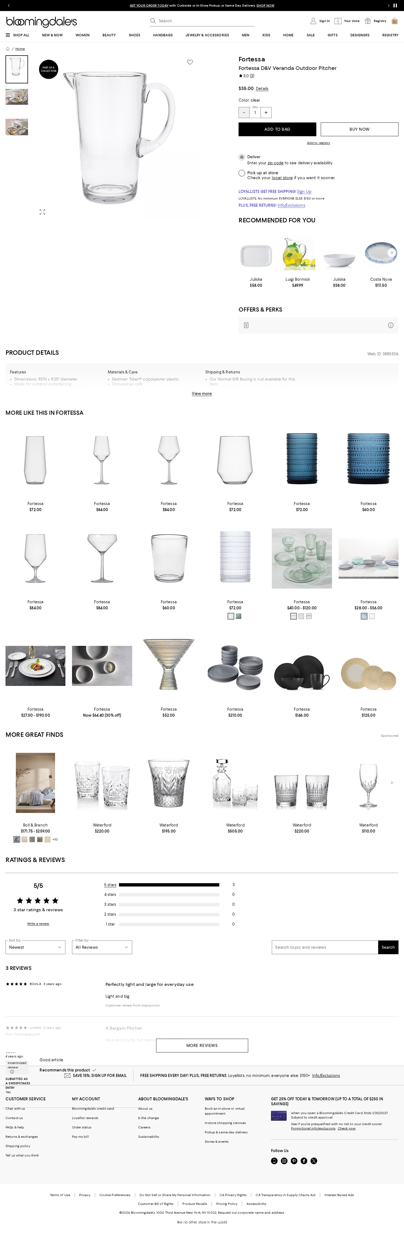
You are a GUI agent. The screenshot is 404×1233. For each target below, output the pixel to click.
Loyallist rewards (85, 1118)
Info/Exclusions (291, 205)
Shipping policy (17, 1146)
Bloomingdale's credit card (93, 1109)
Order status (82, 1127)
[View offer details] (319, 325)
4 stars (110, 894)
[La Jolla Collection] (369, 558)
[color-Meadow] (32, 839)
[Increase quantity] (266, 112)
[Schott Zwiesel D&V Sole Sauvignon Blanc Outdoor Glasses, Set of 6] (102, 460)
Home (20, 49)
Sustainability (148, 1137)
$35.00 (246, 88)
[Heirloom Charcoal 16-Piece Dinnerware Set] (302, 666)
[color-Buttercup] (47, 839)
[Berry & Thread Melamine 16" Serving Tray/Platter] (256, 253)
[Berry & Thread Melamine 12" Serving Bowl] (339, 253)
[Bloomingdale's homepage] (7, 49)
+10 (54, 839)
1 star (110, 924)
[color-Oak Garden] (40, 839)
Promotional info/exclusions (313, 1128)
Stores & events (217, 1142)
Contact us (14, 1118)
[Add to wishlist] (190, 62)
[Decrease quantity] (244, 112)
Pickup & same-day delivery (226, 1132)
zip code (276, 163)
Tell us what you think (22, 1155)
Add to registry (318, 143)
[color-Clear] (231, 616)
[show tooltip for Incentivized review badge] (11, 1072)
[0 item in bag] (395, 20)
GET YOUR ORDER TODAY (149, 5)
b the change (148, 1118)
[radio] (230, 616)
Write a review (38, 924)
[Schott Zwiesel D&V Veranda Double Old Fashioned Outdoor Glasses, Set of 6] (169, 558)
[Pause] (395, 5)
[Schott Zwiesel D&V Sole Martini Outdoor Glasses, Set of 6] (102, 558)
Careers (144, 1127)
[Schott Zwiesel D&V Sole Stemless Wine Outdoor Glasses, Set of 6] (235, 460)
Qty (255, 107)
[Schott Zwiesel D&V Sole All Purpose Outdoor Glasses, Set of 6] (35, 558)
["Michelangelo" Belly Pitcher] (297, 253)
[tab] (16, 69)
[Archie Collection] (302, 558)
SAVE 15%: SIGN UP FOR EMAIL (100, 1075)
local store (282, 178)
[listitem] (202, 5)
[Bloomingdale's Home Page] (41, 22)
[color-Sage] (238, 616)
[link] (256, 282)
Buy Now (360, 129)
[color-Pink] (309, 616)
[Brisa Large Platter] (381, 253)
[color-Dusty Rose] (24, 839)
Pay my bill (80, 1137)
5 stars (110, 885)
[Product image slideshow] (117, 137)
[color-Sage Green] (301, 616)
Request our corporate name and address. (251, 1213)
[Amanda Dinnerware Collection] (35, 666)
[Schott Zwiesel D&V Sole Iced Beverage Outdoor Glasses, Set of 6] (35, 460)
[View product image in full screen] (42, 212)
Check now (347, 1128)
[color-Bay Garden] (17, 839)
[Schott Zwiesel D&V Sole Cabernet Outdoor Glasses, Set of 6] (169, 460)
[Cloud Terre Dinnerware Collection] (102, 666)
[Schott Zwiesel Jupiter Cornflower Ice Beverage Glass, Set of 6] (302, 460)
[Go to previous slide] (8, 5)
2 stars (110, 914)
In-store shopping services (225, 1123)
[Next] (392, 252)
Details (262, 88)
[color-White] (372, 616)
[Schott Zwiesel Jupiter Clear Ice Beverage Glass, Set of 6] (235, 558)
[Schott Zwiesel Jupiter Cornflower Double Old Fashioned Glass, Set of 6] (369, 460)
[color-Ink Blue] (364, 616)
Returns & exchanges (21, 1137)
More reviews (202, 1045)
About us (145, 1109)
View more (202, 393)
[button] (102, 137)
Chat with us (15, 1109)
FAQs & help (14, 1127)
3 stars (110, 904)
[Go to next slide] (388, 5)
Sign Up (304, 191)
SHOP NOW (265, 5)
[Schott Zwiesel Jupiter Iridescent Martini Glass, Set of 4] (169, 666)
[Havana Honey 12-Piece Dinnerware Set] (369, 666)
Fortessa (252, 59)
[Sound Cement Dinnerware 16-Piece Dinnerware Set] (235, 666)
